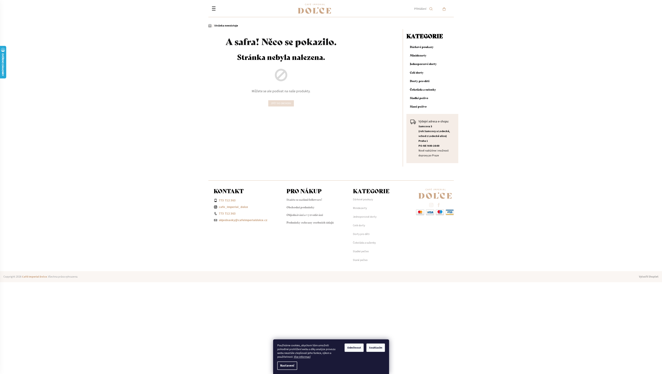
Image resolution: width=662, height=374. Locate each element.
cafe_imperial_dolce (233, 207)
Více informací (302, 357)
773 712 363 (227, 213)
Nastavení (287, 365)
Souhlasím (375, 348)
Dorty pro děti (419, 81)
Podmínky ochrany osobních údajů (310, 222)
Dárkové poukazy (422, 47)
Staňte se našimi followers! (304, 199)
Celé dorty (417, 72)
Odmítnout (354, 348)
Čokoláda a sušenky (423, 89)
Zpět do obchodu (281, 103)
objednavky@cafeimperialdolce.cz (243, 220)
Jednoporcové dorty (423, 64)
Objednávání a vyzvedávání (304, 215)
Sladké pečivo (419, 98)
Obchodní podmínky (300, 207)
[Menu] (214, 8)
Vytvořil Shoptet (649, 277)
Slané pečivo (418, 106)
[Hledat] (430, 9)
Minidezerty (418, 55)
